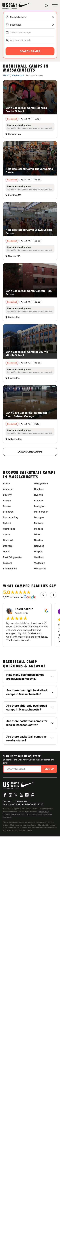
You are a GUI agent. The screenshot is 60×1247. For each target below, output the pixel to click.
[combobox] (32, 17)
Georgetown (41, 483)
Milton (37, 534)
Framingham (10, 568)
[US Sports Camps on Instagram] (10, 795)
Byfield (7, 523)
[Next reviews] (53, 595)
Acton (6, 483)
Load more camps (30, 451)
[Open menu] (55, 6)
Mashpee (39, 517)
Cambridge (9, 528)
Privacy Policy (44, 811)
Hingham (39, 489)
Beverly (7, 494)
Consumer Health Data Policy (14, 814)
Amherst (8, 489)
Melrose (38, 528)
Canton (7, 534)
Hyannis (38, 494)
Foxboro (7, 562)
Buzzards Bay (10, 517)
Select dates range (20, 32)
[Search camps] (32, 795)
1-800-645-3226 (34, 804)
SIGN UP (49, 768)
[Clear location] (53, 17)
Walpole (38, 551)
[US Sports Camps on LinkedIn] (27, 795)
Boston (7, 500)
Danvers (7, 545)
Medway (39, 523)
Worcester (40, 568)
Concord (8, 540)
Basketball (15, 24)
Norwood (39, 545)
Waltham (39, 557)
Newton (38, 540)
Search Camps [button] (30, 51)
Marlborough (41, 511)
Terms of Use (21, 801)
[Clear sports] (53, 25)
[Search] (46, 6)
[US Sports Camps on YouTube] (21, 795)
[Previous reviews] (43, 595)
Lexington (39, 506)
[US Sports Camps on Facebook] (4, 795)
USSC (6, 75)
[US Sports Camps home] (16, 6)
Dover (6, 551)
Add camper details (20, 40)
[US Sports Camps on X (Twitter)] (16, 795)
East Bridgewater (12, 557)
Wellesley (39, 562)
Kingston (39, 500)
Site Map (7, 801)
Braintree (8, 511)
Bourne (7, 506)
